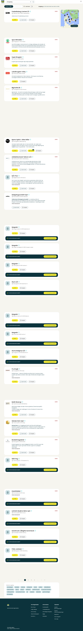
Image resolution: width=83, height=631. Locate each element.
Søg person (56, 614)
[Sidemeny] (81, 1)
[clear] (30, 2)
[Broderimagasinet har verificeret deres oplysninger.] (25, 439)
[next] (41, 580)
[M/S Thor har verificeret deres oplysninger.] (19, 175)
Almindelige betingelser (47, 611)
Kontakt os (33, 616)
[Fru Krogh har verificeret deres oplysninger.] (19, 369)
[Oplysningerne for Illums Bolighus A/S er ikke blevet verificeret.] (26, 350)
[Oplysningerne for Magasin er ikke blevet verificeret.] (19, 227)
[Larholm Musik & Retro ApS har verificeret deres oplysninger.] (31, 511)
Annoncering (33, 611)
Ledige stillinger (34, 609)
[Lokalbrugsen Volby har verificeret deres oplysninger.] (26, 71)
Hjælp (44, 614)
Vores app (56, 619)
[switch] (31, 6)
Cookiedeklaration (46, 609)
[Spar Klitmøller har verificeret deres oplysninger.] (23, 39)
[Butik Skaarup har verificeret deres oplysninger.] (22, 402)
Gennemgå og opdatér (51, 238)
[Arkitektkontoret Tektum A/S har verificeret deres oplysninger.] (32, 157)
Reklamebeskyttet (16, 165)
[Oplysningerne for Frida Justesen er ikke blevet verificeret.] (23, 549)
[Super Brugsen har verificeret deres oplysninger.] (23, 57)
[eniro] (2, 1)
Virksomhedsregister (35, 614)
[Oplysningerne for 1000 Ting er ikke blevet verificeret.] (19, 458)
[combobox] (18, 2)
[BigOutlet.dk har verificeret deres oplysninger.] (21, 87)
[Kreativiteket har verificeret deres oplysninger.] (21, 491)
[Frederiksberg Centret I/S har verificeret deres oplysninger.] (30, 11)
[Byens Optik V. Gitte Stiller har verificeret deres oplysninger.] (30, 139)
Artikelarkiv (45, 616)
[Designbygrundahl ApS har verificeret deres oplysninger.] (29, 194)
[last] (45, 580)
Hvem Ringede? (57, 616)
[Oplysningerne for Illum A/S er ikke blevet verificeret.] (19, 282)
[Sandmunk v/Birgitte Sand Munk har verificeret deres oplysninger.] (35, 530)
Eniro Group (33, 607)
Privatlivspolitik (45, 607)
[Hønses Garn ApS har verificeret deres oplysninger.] (24, 421)
